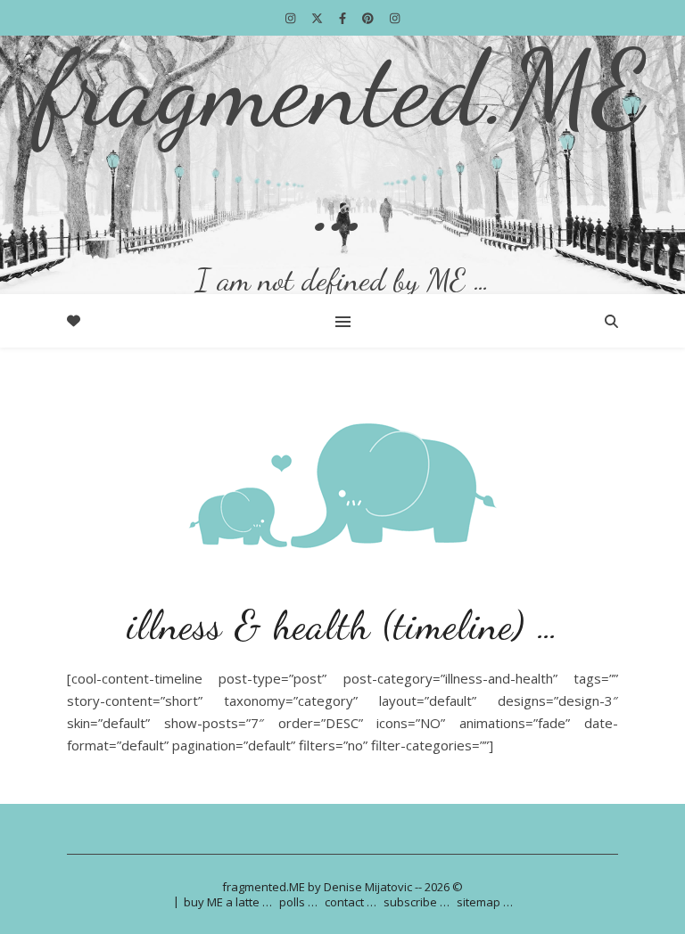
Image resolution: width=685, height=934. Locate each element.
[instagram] (291, 18)
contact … (350, 902)
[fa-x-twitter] (318, 18)
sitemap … (485, 902)
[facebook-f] (344, 18)
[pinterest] (369, 18)
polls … (298, 902)
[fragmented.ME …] (342, 165)
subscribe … (417, 902)
